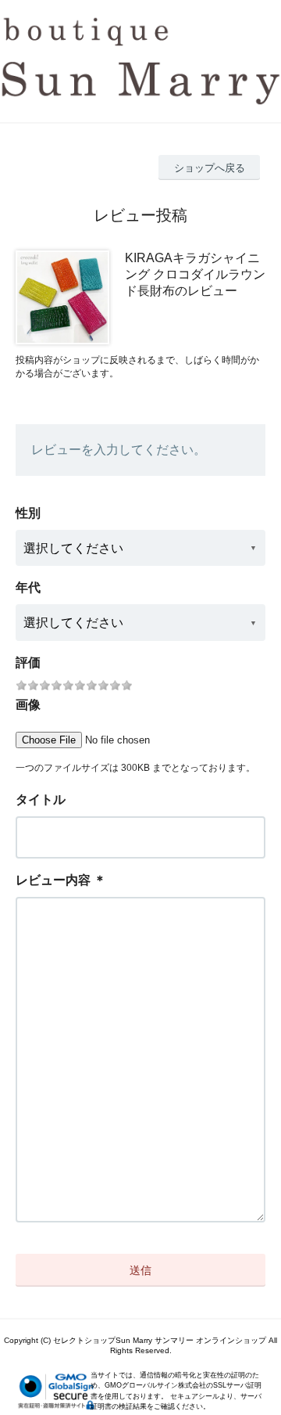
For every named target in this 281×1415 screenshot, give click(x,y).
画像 (28, 704)
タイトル (41, 799)
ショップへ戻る (209, 168)
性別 (28, 513)
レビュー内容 (53, 880)
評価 (28, 662)
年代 (28, 587)
